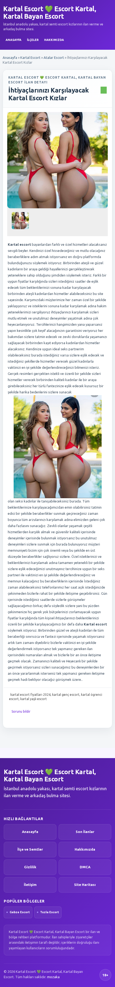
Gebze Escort (20, 912)
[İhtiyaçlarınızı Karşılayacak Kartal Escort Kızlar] (57, 160)
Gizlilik (30, 867)
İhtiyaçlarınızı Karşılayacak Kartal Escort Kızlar (48, 94)
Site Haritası (85, 884)
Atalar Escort (54, 57)
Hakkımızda (54, 39)
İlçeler (33, 39)
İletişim (30, 884)
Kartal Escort (30, 57)
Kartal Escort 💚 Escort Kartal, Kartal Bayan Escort (49, 12)
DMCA (85, 867)
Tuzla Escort (49, 912)
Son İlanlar (85, 832)
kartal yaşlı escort (33, 699)
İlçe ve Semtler (30, 849)
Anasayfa (13, 39)
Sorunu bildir (20, 711)
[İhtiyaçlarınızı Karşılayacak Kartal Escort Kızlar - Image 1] (21, 223)
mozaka (53, 977)
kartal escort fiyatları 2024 (30, 694)
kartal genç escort (65, 694)
